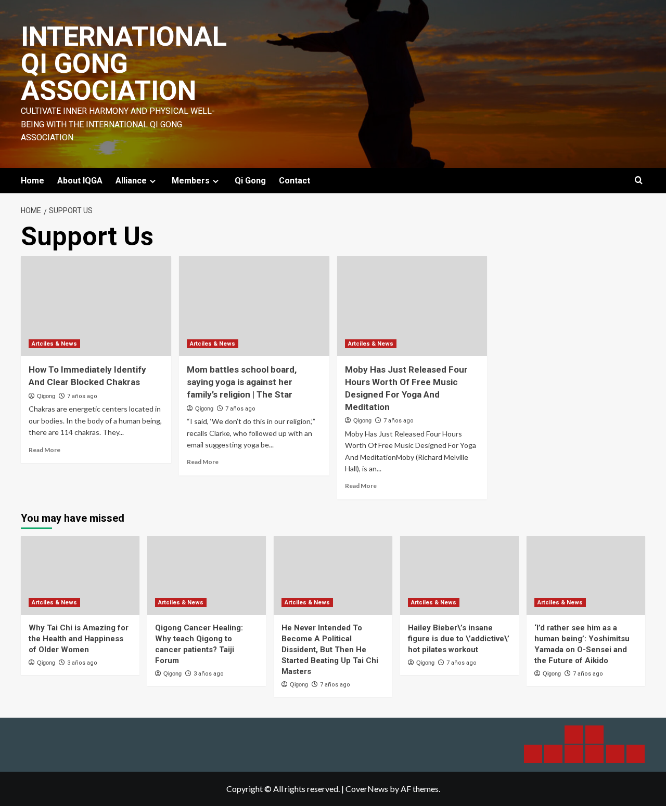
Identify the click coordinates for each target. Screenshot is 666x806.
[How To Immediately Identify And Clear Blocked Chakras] (96, 306)
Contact (294, 181)
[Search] (638, 180)
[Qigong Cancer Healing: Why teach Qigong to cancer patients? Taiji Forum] (206, 575)
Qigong (46, 396)
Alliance (131, 181)
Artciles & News (54, 343)
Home (32, 181)
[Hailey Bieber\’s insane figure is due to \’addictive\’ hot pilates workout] (459, 575)
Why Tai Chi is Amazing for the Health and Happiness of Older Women (79, 638)
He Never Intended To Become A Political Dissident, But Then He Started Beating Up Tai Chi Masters (329, 649)
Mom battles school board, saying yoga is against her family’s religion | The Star (242, 382)
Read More (44, 450)
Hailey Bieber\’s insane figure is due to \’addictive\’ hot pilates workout (458, 638)
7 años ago (82, 396)
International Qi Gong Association (124, 64)
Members (191, 181)
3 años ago (82, 662)
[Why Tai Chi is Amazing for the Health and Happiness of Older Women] (80, 575)
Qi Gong (250, 181)
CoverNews (366, 789)
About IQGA (80, 181)
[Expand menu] (153, 181)
